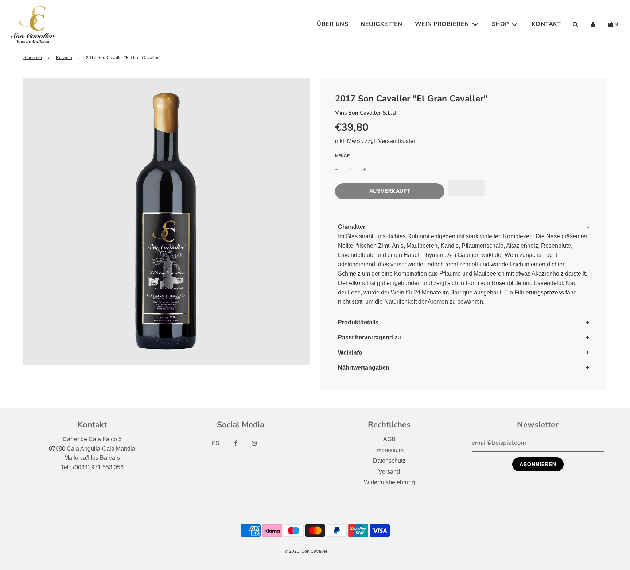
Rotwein (64, 57)
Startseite (32, 57)
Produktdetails (358, 322)
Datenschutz (389, 461)
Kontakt (546, 24)
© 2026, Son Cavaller (306, 551)
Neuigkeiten (381, 24)
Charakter (351, 227)
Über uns (332, 24)
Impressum (389, 450)
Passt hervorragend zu (369, 337)
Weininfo (350, 353)
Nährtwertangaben (363, 368)
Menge (342, 156)
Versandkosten (397, 141)
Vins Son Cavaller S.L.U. (366, 112)
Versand (389, 472)
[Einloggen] (593, 24)
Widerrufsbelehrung (389, 482)
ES (215, 443)
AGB (389, 439)
